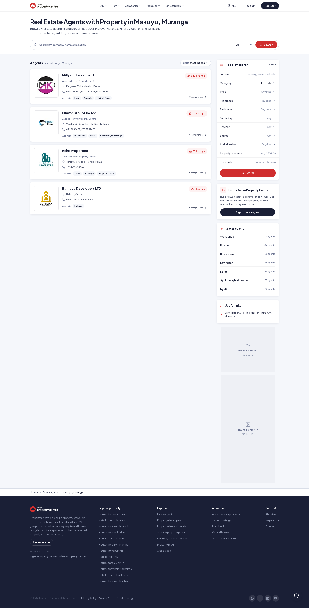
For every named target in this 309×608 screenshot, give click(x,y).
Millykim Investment (78, 75)
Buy (102, 5)
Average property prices (171, 532)
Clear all (271, 64)
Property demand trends (171, 526)
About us (271, 514)
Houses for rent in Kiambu (114, 532)
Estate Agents (50, 492)
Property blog (165, 544)
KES (234, 5)
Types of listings (221, 520)
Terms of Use (106, 598)
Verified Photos (221, 532)
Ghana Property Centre (72, 556)
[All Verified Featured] (244, 44)
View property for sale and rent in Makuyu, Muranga (249, 314)
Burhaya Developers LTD (81, 188)
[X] (260, 598)
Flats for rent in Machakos (114, 575)
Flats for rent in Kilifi (110, 556)
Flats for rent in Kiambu (112, 538)
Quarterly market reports (172, 538)
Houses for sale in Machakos (115, 581)
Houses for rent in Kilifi (111, 550)
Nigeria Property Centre (43, 556)
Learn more (39, 542)
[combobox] (256, 74)
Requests (151, 5)
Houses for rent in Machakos (115, 568)
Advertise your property (226, 514)
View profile (196, 97)
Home (34, 492)
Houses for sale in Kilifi (111, 562)
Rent (114, 5)
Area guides (164, 550)
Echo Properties (75, 150)
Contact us (272, 526)
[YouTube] (276, 598)
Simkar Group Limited (79, 113)
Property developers (169, 520)
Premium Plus (220, 526)
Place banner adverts (224, 538)
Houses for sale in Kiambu (113, 544)
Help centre (272, 520)
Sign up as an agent (248, 212)
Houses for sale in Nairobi (113, 526)
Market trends (173, 5)
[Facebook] (252, 598)
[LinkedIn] (268, 598)
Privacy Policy (88, 598)
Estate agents (165, 514)
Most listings (194, 62)
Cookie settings (125, 598)
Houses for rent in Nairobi (113, 514)
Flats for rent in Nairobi (112, 520)
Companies (131, 5)
